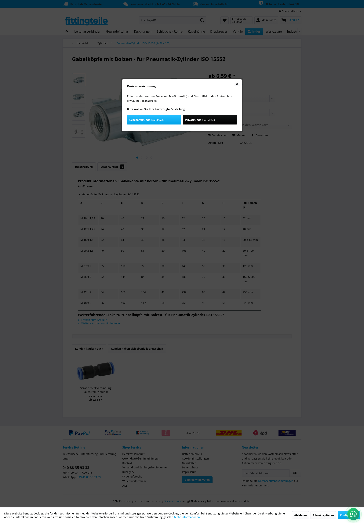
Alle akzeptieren (323, 515)
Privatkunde (200, 120)
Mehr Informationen (187, 517)
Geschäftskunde (146, 120)
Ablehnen (300, 515)
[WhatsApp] (353, 514)
